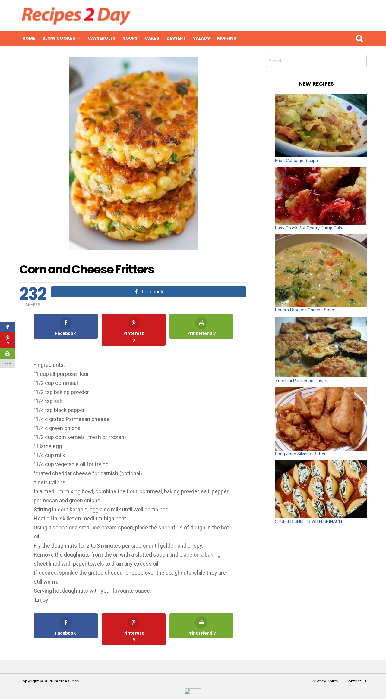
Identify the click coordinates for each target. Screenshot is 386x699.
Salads (201, 38)
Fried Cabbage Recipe (296, 160)
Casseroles (101, 38)
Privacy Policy (325, 681)
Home (28, 38)
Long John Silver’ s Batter (300, 454)
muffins (226, 38)
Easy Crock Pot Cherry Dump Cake (309, 228)
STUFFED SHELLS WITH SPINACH (308, 521)
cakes (152, 38)
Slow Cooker (59, 38)
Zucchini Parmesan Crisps (301, 380)
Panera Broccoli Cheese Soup (304, 310)
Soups (130, 38)
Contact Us (356, 681)
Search (359, 38)
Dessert (176, 38)
